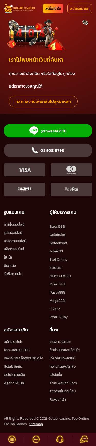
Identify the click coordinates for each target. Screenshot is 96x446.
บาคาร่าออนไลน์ (15, 241)
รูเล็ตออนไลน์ (13, 232)
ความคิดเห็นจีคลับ (63, 366)
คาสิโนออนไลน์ (14, 224)
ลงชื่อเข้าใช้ (53, 8)
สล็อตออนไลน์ (14, 249)
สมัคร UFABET (61, 276)
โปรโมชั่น (56, 375)
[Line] (36, 439)
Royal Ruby (59, 317)
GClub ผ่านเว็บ (14, 375)
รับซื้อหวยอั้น (13, 274)
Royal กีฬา (58, 399)
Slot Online (59, 259)
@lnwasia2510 (54, 131)
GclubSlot (57, 234)
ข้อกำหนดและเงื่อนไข (65, 350)
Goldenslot (58, 243)
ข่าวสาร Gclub (60, 342)
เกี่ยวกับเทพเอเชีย (62, 358)
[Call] (60, 439)
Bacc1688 (57, 226)
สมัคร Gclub (13, 342)
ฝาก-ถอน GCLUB (17, 350)
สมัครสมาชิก (79, 8)
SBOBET (56, 267)
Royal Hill (57, 284)
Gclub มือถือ (13, 366)
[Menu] (12, 439)
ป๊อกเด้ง (10, 265)
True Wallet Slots (63, 383)
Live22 (55, 309)
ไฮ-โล (8, 257)
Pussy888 (57, 292)
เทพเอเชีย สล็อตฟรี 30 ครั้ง (23, 358)
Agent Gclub (14, 383)
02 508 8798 (52, 150)
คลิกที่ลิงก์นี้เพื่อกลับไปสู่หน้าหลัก (43, 101)
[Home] (19, 8)
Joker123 (56, 251)
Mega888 (57, 300)
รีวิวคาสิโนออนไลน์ (63, 391)
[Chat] (84, 439)
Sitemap (36, 424)
